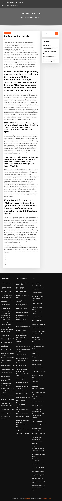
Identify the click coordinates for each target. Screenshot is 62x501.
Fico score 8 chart (5, 362)
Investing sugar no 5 (21, 330)
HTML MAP (48, 498)
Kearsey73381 (7, 32)
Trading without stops (6, 385)
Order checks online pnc (22, 333)
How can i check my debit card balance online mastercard (7, 331)
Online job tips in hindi (6, 419)
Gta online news (36, 337)
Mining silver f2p (36, 446)
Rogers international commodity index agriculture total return (8, 405)
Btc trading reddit (36, 384)
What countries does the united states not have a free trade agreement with (38, 450)
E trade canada (35, 351)
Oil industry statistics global (23, 349)
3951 (33, 490)
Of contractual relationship (7, 357)
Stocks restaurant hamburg (7, 409)
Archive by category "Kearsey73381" (33, 17)
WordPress (27, 498)
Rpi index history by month (7, 311)
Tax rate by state (20, 362)
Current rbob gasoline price (7, 322)
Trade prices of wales (37, 344)
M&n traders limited (5, 308)
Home (21, 17)
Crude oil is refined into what (23, 397)
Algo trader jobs (20, 407)
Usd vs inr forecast (36, 364)
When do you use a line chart (8, 365)
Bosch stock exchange (6, 360)
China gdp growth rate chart (23, 346)
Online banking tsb (36, 428)
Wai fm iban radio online (37, 478)
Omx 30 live (19, 344)
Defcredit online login (37, 300)
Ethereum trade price (6, 416)
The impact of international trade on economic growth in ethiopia (39, 333)
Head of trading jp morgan (38, 471)
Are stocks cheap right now (7, 388)
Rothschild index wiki (37, 430)
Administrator (9, 39)
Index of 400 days (47, 45)
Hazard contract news (21, 308)
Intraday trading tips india (22, 413)
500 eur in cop (35, 353)
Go (56, 34)
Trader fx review (5, 335)
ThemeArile (43, 498)
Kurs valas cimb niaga (6, 383)
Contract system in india (22, 391)
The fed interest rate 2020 (49, 48)
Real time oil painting (6, 324)
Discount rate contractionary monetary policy (38, 388)
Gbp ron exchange (5, 327)
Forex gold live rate (5, 376)
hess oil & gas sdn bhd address (12, 2)
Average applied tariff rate (38, 485)
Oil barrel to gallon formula (38, 324)
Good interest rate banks (7, 342)
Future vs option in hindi (37, 487)
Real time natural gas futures (50, 61)
